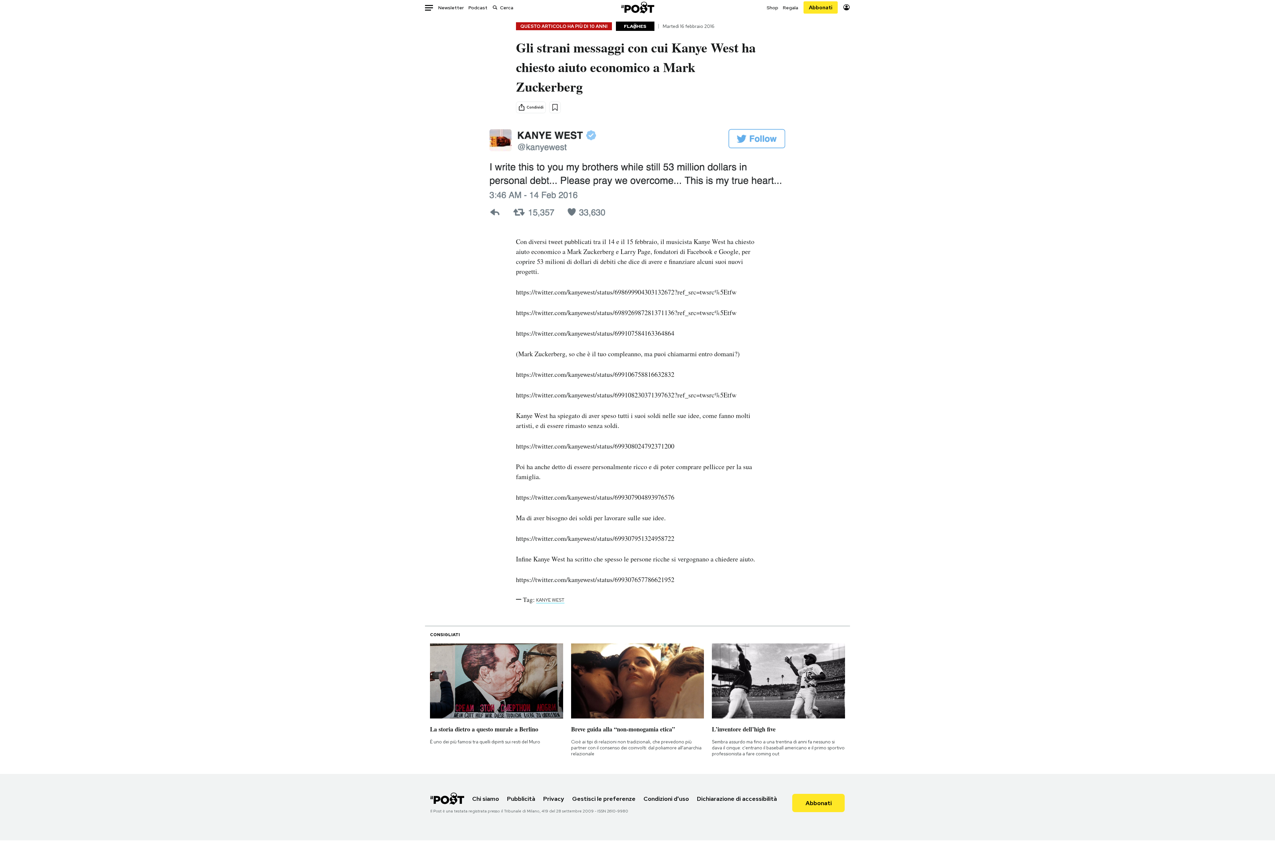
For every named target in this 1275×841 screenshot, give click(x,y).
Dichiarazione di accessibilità (737, 798)
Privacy (553, 798)
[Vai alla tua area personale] (846, 7)
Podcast (477, 8)
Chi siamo (485, 798)
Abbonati (820, 7)
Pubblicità (521, 798)
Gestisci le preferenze (604, 798)
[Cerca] (495, 7)
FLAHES (635, 26)
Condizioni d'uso (666, 798)
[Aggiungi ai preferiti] (555, 107)
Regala (790, 8)
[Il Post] (637, 7)
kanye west (550, 600)
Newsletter (451, 8)
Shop (772, 8)
